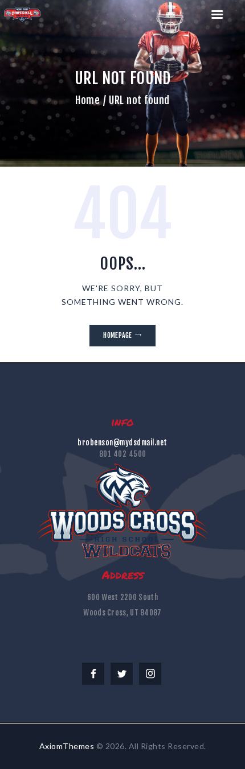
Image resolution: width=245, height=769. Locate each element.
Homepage (117, 335)
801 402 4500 (122, 453)
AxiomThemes (67, 746)
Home (87, 100)
